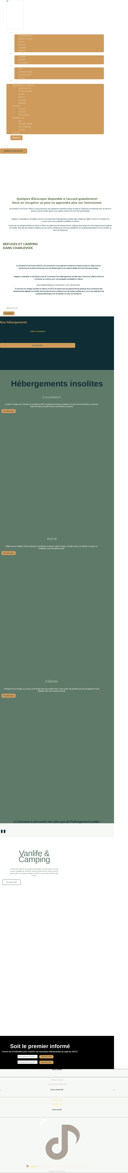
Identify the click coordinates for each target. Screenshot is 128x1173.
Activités (16, 54)
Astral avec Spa (25, 39)
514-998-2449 (57, 1104)
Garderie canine (25, 72)
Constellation (24, 36)
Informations (17, 66)
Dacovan (22, 48)
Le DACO (21, 78)
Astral (21, 42)
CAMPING (22, 51)
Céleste (21, 45)
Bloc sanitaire (24, 75)
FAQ (20, 69)
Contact (16, 81)
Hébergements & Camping (22, 33)
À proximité (23, 63)
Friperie (21, 60)
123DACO (22, 57)
